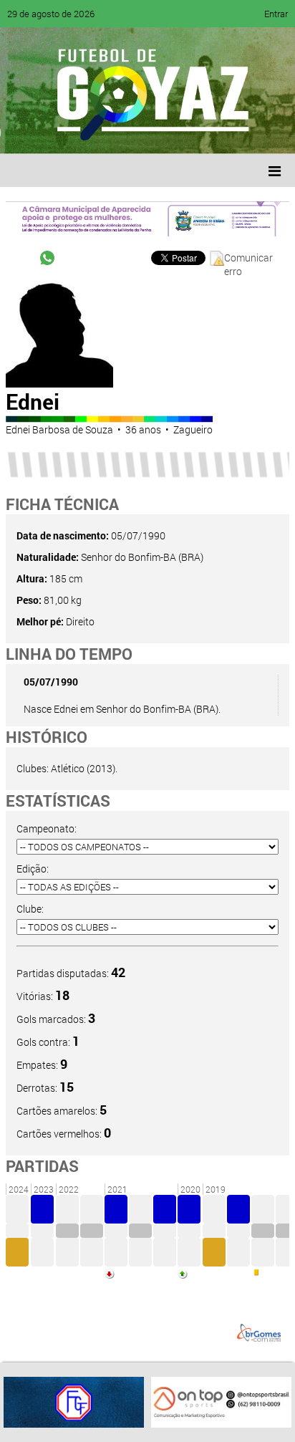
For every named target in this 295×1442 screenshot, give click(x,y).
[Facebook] (55, 132)
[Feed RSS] (164, 132)
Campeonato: (46, 828)
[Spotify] (137, 132)
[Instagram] (191, 132)
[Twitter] (83, 132)
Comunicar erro (248, 258)
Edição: (32, 868)
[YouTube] (110, 132)
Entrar (276, 13)
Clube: (30, 908)
